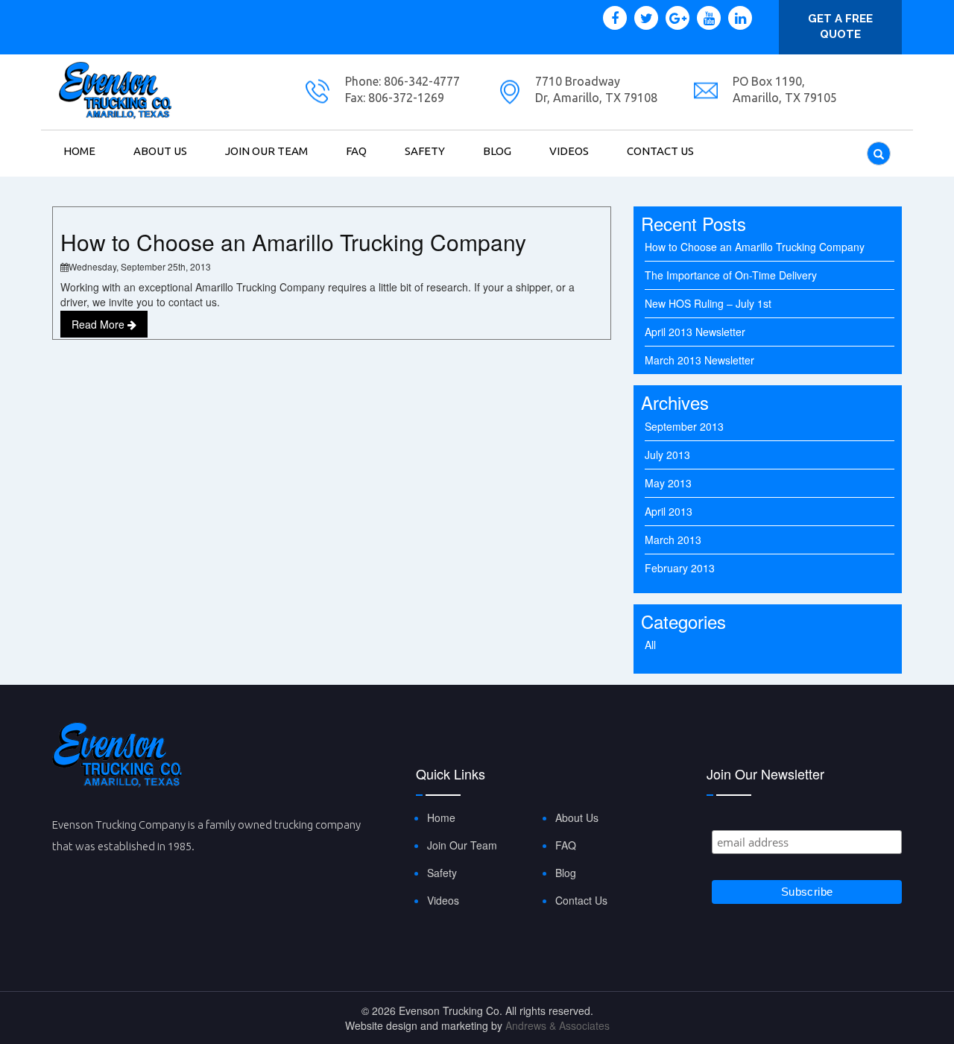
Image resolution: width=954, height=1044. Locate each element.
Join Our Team (266, 151)
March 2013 (673, 539)
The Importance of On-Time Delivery (731, 275)
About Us (160, 151)
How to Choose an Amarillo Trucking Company (293, 242)
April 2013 (668, 511)
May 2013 (668, 482)
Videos (569, 151)
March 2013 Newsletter (699, 359)
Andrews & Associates (557, 1025)
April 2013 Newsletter (695, 331)
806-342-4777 (420, 81)
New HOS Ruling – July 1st (708, 303)
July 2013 (667, 454)
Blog (497, 151)
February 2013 (680, 567)
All (650, 644)
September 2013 (684, 426)
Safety (425, 151)
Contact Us (660, 151)
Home (79, 151)
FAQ (356, 151)
